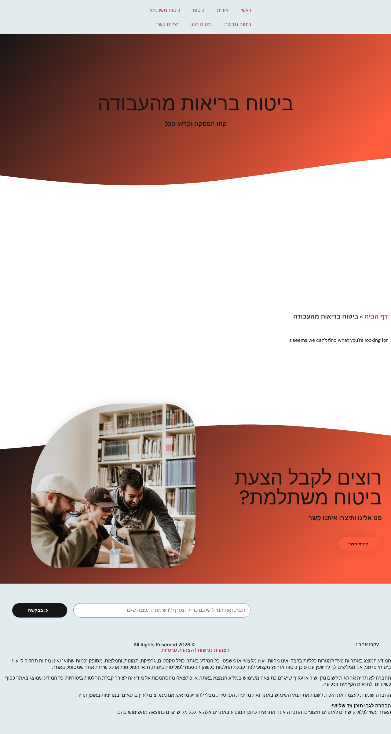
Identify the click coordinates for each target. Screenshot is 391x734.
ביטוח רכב (201, 24)
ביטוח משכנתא (165, 10)
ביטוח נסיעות (237, 24)
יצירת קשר (167, 24)
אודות (222, 10)
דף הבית (376, 316)
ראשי (246, 10)
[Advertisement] (195, 263)
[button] (360, 544)
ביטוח (199, 10)
